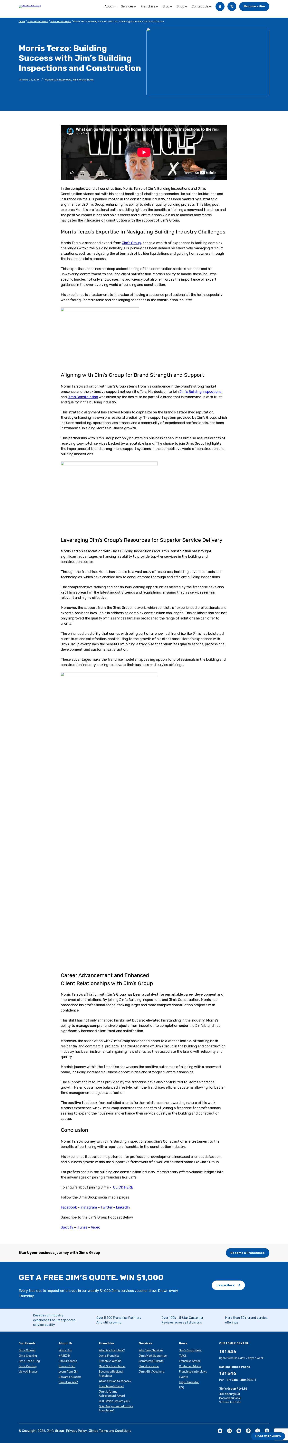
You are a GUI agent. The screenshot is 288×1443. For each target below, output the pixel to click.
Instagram (88, 1207)
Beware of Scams (70, 1377)
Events (183, 1377)
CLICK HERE (123, 1187)
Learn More (225, 1285)
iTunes (82, 1227)
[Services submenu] (135, 6)
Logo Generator (189, 1382)
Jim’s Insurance (149, 1366)
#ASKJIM (64, 1355)
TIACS (183, 1355)
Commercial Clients (151, 1361)
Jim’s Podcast (68, 1361)
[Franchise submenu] (157, 6)
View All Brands (28, 1371)
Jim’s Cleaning (28, 1355)
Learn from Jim (68, 1371)
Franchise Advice (190, 1361)
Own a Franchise (109, 1355)
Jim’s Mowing (27, 1350)
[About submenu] (115, 6)
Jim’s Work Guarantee (153, 1355)
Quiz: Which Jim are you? (114, 1401)
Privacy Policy (76, 1431)
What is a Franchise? (112, 1350)
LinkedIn (123, 1207)
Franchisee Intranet (111, 1386)
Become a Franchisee (247, 1253)
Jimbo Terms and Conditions (110, 1431)
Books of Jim (67, 1366)
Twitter (106, 1207)
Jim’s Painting (28, 1366)
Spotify (67, 1227)
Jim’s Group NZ (68, 1382)
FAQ (181, 1387)
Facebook (69, 1207)
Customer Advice (190, 1366)
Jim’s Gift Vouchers (151, 1371)
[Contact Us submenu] (210, 6)
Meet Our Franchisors (112, 1366)
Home (22, 21)
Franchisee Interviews (58, 79)
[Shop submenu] (186, 6)
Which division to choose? (115, 1381)
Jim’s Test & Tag (29, 1361)
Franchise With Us (110, 1361)
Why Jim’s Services (151, 1350)
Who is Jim (65, 1350)
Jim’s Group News (37, 21)
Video (95, 1227)
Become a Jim (254, 6)
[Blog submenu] (171, 6)
